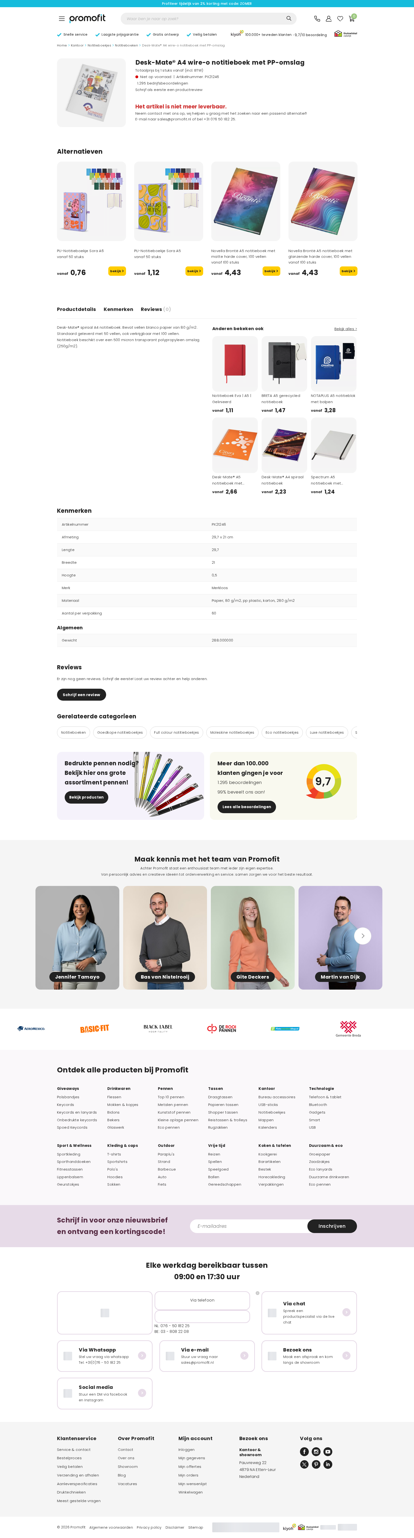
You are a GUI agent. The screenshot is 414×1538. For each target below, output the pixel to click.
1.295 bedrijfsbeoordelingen (162, 83)
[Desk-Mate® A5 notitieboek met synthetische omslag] (235, 445)
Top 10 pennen (171, 1097)
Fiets (162, 1184)
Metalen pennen (173, 1104)
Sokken (114, 1184)
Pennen (165, 1088)
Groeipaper (319, 1154)
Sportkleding (68, 1154)
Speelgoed (218, 1169)
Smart (314, 1120)
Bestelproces (69, 1458)
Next (118, 234)
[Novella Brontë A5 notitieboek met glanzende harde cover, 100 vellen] (322, 201)
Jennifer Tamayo (77, 977)
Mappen (266, 1120)
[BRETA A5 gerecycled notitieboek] (284, 364)
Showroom (128, 1466)
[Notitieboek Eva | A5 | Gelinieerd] (235, 364)
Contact (125, 1449)
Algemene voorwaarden (111, 1527)
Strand (164, 1161)
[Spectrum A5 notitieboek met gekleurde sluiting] (333, 445)
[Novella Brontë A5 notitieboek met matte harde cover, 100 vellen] (245, 201)
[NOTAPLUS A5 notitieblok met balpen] (333, 364)
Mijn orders (188, 1475)
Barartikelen (270, 1161)
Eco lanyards (321, 1169)
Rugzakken (218, 1127)
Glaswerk (115, 1127)
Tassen (215, 1088)
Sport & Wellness (74, 1145)
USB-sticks (268, 1104)
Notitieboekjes (99, 45)
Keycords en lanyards (77, 1112)
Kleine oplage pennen (178, 1120)
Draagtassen (220, 1097)
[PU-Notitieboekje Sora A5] (168, 201)
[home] (87, 18)
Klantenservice (77, 1438)
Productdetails (76, 309)
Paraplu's (166, 1154)
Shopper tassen (223, 1112)
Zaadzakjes (319, 1161)
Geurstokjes (68, 1184)
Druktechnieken (71, 1492)
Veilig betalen (70, 1466)
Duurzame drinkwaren (329, 1177)
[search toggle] (289, 18)
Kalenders (268, 1127)
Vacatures (127, 1484)
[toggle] (62, 18)
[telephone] (317, 18)
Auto (162, 1177)
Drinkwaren (118, 1088)
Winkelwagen (190, 1492)
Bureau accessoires (277, 1097)
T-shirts (114, 1154)
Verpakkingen (271, 1184)
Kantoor (77, 45)
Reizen (214, 1154)
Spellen (215, 1161)
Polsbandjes (68, 1097)
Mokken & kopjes (122, 1104)
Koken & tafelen (275, 1145)
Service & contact (74, 1449)
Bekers (113, 1120)
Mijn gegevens (191, 1458)
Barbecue (167, 1169)
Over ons (126, 1458)
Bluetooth (318, 1104)
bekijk (116, 271)
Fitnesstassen (70, 1169)
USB (312, 1127)
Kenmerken (118, 309)
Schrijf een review (81, 695)
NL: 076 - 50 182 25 (172, 1326)
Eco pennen (169, 1127)
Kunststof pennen (174, 1112)
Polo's (112, 1169)
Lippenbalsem (70, 1177)
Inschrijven (332, 1226)
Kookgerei (268, 1154)
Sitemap (195, 1527)
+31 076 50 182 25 (219, 119)
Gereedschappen (224, 1184)
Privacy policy (149, 1527)
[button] (279, 34)
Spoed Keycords (72, 1127)
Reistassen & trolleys (227, 1120)
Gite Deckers (252, 977)
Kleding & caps (122, 1145)
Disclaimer (175, 1527)
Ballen (213, 1177)
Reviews (156, 309)
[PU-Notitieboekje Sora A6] (91, 201)
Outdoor (166, 1145)
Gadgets (317, 1112)
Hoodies (115, 1177)
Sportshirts (117, 1161)
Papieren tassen (223, 1104)
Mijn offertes (189, 1466)
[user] (328, 18)
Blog (122, 1475)
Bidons (113, 1112)
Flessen (114, 1097)
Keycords (65, 1104)
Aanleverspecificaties (77, 1484)
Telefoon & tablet (325, 1097)
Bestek (265, 1169)
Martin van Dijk (340, 977)
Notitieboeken (126, 45)
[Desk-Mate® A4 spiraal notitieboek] (284, 445)
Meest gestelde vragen (79, 1501)
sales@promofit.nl (174, 119)
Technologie (321, 1088)
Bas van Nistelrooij (165, 977)
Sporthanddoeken (74, 1161)
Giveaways (68, 1088)
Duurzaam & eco (326, 1145)
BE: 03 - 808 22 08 (172, 1331)
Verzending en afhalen (78, 1475)
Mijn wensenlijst (192, 1484)
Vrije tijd (216, 1145)
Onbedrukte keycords (77, 1120)
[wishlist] (340, 18)
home (62, 45)
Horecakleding (272, 1177)
